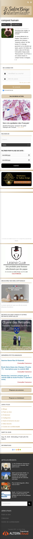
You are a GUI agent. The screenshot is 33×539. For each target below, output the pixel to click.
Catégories (7, 418)
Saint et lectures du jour (11, 421)
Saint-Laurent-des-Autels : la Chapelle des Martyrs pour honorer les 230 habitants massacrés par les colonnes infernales (20, 476)
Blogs (5, 409)
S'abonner (5, 518)
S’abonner (6, 415)
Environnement (24, 28)
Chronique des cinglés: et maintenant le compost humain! (22, 32)
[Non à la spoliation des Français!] (16, 120)
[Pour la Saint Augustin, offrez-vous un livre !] (6, 489)
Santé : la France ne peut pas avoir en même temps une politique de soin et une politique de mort (21, 494)
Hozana (16, 240)
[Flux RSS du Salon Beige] (18, 450)
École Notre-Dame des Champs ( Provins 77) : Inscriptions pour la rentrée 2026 (16, 368)
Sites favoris (7, 424)
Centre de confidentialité (11, 426)
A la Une (17, 28)
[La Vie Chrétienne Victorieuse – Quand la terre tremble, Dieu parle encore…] (6, 470)
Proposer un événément (16, 398)
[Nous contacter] (14, 450)
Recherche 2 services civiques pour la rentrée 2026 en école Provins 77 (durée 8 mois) (16, 377)
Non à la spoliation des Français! (16, 123)
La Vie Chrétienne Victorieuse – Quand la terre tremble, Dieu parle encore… (21, 465)
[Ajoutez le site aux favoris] (16, 450)
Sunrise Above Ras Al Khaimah (12, 360)
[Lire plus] (21, 127)
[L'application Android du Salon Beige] (20, 450)
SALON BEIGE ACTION (17, 96)
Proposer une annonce (16, 390)
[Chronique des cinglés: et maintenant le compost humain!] (7, 37)
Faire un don (7, 412)
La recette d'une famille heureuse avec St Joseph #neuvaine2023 (16, 238)
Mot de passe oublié (25, 82)
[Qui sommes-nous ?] (13, 450)
